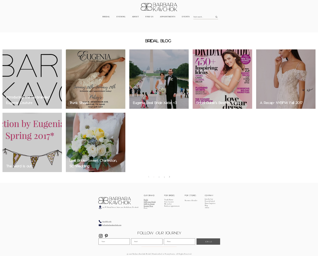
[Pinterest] (106, 235)
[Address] (100, 207)
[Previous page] (148, 177)
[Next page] (169, 177)
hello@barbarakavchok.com (111, 225)
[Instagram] (100, 235)
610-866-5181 (106, 221)
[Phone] (100, 221)
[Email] (100, 225)
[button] (172, 206)
